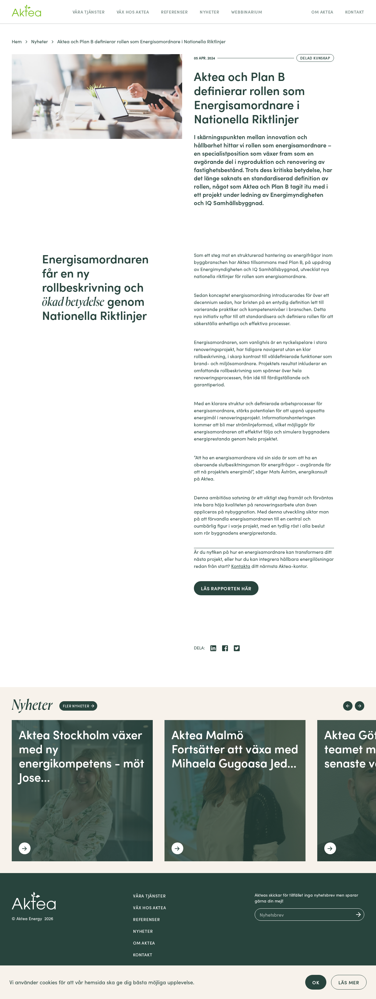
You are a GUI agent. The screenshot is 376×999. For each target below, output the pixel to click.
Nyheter (209, 12)
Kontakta (240, 566)
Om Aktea (322, 12)
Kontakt (354, 12)
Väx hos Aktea (133, 12)
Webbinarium (246, 12)
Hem (17, 41)
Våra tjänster (89, 12)
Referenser (174, 12)
